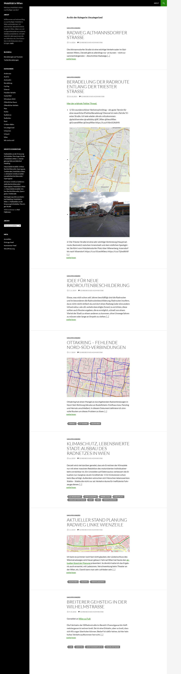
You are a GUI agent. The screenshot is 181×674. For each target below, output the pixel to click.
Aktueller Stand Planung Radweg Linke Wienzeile (97, 522)
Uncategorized (73, 28)
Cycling (6, 86)
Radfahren (95, 423)
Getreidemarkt (75, 497)
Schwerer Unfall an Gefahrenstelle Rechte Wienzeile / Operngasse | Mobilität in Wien (14, 184)
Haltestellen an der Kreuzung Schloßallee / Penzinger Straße (14, 204)
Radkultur (7, 118)
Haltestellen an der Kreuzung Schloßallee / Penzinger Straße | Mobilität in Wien (14, 156)
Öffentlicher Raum (10, 102)
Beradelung (8, 83)
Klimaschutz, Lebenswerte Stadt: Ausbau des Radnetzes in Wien (98, 448)
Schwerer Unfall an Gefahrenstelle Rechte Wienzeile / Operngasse (14, 176)
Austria (6, 77)
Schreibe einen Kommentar (91, 42)
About (156, 3)
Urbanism (7, 131)
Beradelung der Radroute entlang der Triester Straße (98, 86)
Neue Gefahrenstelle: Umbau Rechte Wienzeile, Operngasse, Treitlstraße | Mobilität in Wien (14, 169)
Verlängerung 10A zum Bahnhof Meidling (14, 161)
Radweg (84, 582)
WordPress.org (9, 249)
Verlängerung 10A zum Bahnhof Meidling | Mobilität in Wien (14, 199)
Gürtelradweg (91, 497)
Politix (6, 112)
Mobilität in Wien (13, 3)
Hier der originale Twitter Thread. (82, 103)
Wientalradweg (110, 500)
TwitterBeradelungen (11, 60)
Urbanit (6, 134)
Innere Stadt (106, 497)
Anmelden (7, 239)
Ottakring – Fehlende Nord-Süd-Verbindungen (96, 345)
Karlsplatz (118, 497)
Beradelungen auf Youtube (13, 57)
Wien (6, 137)
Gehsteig (79, 647)
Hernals (72, 423)
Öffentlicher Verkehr (11, 105)
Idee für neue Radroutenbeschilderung (98, 283)
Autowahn (7, 80)
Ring (98, 500)
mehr (12, 43)
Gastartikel (8, 96)
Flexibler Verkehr (10, 93)
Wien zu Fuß (84, 618)
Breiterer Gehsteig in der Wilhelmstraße (97, 604)
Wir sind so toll (9, 140)
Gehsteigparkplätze (95, 647)
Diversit (6, 89)
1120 (70, 647)
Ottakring (83, 423)
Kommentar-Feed (10, 246)
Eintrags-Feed (9, 242)
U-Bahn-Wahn (9, 124)
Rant (91, 500)
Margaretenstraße (77, 500)
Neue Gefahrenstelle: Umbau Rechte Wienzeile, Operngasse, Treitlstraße (14, 191)
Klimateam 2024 (9, 99)
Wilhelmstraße (112, 647)
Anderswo (7, 74)
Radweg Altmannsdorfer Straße (97, 35)
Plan (5, 109)
